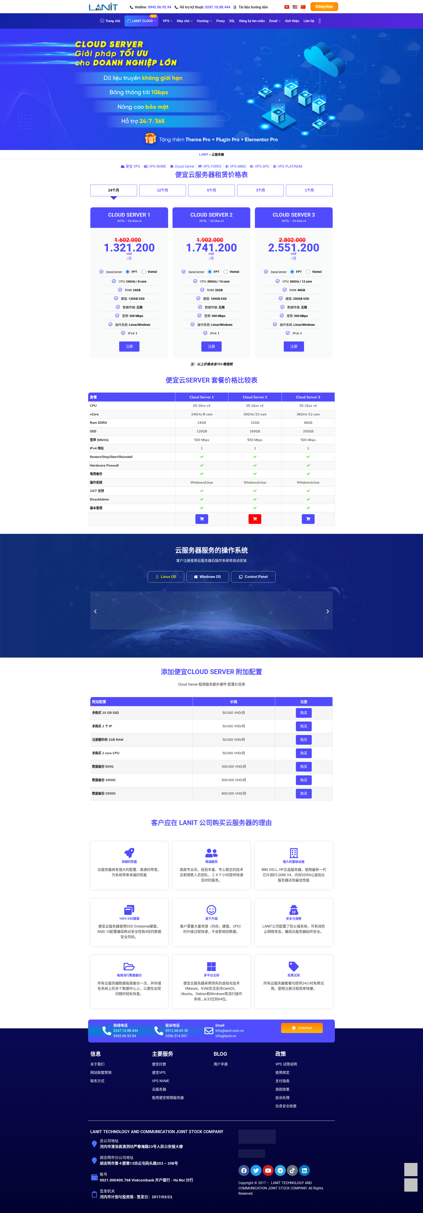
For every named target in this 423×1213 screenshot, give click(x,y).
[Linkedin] (304, 1169)
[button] (95, 610)
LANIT (203, 154)
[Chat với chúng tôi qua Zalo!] (410, 1175)
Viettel (152, 272)
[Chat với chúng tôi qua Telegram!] (410, 1190)
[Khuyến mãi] (319, 23)
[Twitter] (256, 1169)
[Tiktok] (292, 1169)
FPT (134, 272)
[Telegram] (280, 1169)
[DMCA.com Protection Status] (251, 1155)
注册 (129, 346)
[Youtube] (268, 1169)
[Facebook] (243, 1169)
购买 (303, 711)
